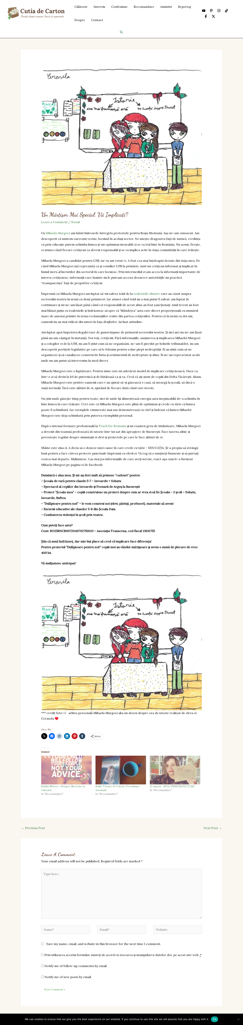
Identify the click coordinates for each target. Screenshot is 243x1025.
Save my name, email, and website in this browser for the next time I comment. (103, 944)
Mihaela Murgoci (58, 233)
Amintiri (166, 7)
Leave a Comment (54, 222)
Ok (214, 1019)
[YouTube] (203, 10)
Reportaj (184, 7)
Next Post (213, 828)
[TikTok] (226, 10)
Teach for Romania (112, 426)
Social (75, 222)
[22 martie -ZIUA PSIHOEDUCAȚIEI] (175, 770)
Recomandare (144, 7)
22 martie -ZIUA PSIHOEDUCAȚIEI (172, 786)
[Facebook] (205, 16)
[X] (213, 16)
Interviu (99, 7)
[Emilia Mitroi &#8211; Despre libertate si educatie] (66, 770)
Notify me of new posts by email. (68, 977)
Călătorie (81, 7)
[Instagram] (219, 10)
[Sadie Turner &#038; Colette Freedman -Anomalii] (120, 770)
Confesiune (119, 7)
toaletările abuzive (146, 294)
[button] (121, 32)
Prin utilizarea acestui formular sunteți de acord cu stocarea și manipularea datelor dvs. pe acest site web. (122, 955)
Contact (97, 20)
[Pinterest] (211, 10)
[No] (238, 1019)
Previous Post (33, 828)
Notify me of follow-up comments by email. (75, 966)
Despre (79, 20)
